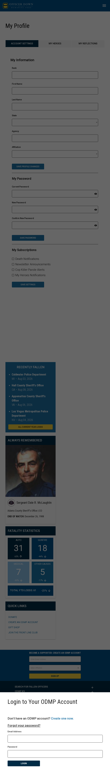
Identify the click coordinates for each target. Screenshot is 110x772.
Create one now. (62, 718)
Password (12, 747)
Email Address (14, 731)
